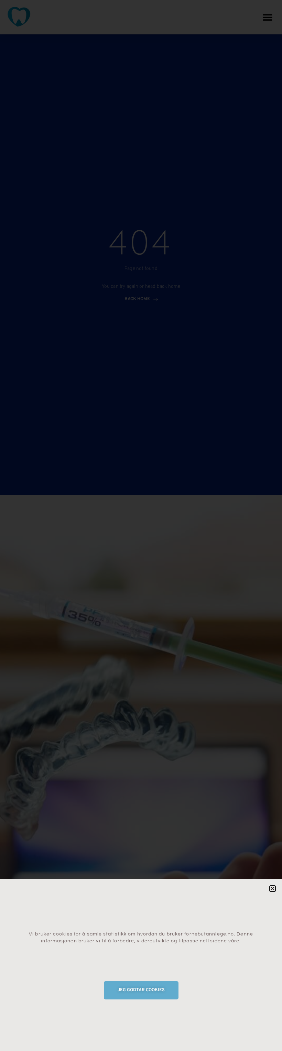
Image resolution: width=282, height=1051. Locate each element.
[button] (272, 888)
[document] (141, 525)
